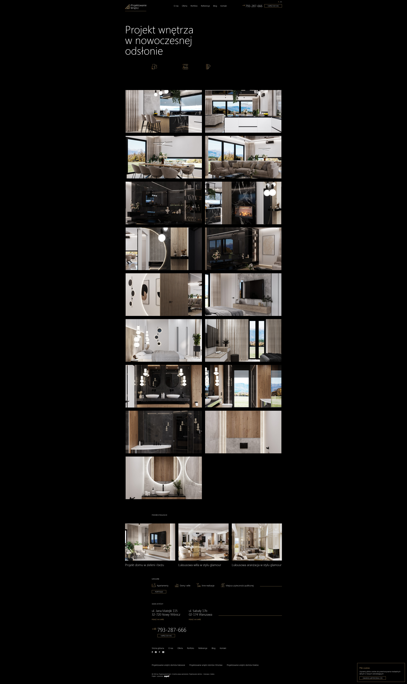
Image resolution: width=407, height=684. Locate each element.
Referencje (205, 5)
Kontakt (223, 5)
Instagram (156, 652)
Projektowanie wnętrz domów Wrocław (205, 665)
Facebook (152, 652)
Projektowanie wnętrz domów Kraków (243, 665)
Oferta (184, 5)
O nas (176, 5)
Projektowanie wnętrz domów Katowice (168, 665)
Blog (215, 5)
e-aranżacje (163, 652)
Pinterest (159, 652)
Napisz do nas (273, 6)
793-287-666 (252, 5)
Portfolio (194, 5)
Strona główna (158, 648)
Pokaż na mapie (158, 619)
